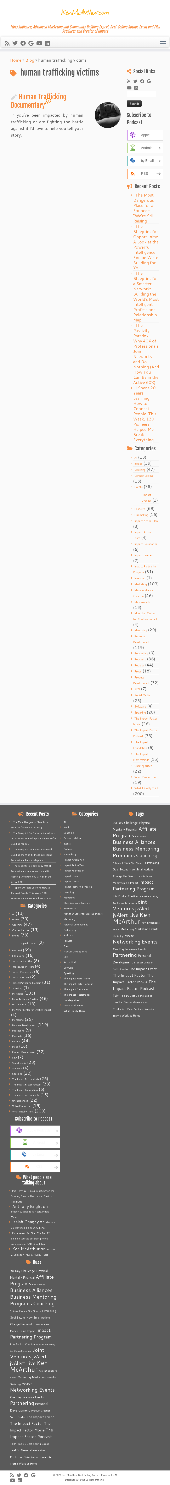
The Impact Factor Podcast (26, 1084)
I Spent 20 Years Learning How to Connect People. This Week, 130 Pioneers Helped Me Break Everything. (144, 413)
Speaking (140, 712)
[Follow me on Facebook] (24, 43)
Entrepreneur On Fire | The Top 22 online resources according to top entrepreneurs (30, 1239)
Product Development (23, 1052)
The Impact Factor (26, 1423)
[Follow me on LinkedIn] (48, 43)
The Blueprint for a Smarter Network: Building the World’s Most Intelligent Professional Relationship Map (146, 296)
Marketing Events (44, 1377)
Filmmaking (141, 515)
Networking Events (32, 1389)
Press (138, 671)
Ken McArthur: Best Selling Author (80, 1475)
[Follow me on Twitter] (16, 43)
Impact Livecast (144, 555)
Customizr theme (95, 1479)
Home (15, 60)
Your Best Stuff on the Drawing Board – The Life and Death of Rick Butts (32, 1196)
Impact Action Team (23, 966)
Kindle (13, 1377)
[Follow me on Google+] (32, 43)
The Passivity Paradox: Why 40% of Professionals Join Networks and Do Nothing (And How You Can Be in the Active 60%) (146, 353)
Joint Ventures (27, 1353)
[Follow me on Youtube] (40, 43)
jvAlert (39, 1356)
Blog (29, 60)
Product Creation (41, 1410)
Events (138, 487)
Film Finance (34, 1311)
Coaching (140, 470)
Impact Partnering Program (26, 983)
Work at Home (28, 1463)
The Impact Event (40, 1416)
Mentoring (140, 630)
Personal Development (24, 1025)
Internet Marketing (45, 1344)
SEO (137, 689)
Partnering (22, 1403)
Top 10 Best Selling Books (33, 1444)
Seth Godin (17, 1417)
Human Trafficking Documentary (38, 101)
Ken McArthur (29, 1366)
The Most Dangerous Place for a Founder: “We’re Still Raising (144, 208)
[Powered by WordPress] (115, 1474)
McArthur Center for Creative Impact (31, 1010)
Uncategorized (143, 766)
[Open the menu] (163, 42)
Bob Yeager (38, 1284)
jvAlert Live (23, 1363)
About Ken (39, 1244)
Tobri (13, 1444)
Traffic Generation (23, 1450)
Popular (139, 665)
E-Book (14, 1311)
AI (135, 458)
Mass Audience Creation (25, 999)
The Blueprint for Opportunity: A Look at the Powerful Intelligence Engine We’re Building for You (146, 247)
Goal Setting (18, 1317)
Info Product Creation (22, 1344)
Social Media (142, 695)
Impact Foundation (146, 544)
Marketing (140, 584)
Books (138, 464)
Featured (139, 509)
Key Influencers (48, 1371)
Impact (31, 1331)
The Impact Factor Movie (25, 1079)
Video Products (32, 1457)
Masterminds (142, 602)
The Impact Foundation (25, 1090)
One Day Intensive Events (27, 1397)
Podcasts (140, 659)
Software (140, 706)
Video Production (145, 777)
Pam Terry (17, 1191)
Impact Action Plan (146, 521)
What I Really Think (146, 788)
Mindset (27, 1384)
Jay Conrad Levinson (21, 1350)
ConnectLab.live (143, 476)
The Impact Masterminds (25, 1095)
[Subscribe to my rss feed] (8, 43)
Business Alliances (31, 1290)
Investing (139, 578)
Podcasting (141, 653)
